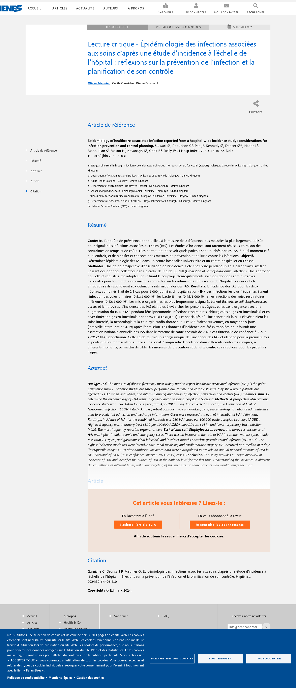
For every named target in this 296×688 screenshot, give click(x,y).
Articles (32, 622)
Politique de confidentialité (26, 678)
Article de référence (43, 150)
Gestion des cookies (90, 678)
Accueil (34, 8)
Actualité (85, 8)
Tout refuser (220, 658)
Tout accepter (268, 658)
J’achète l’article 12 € (138, 525)
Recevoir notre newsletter (249, 616)
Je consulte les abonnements (220, 525)
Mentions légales (60, 678)
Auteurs (110, 8)
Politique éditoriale (77, 629)
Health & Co (72, 622)
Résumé (35, 161)
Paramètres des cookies (172, 658)
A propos (136, 8)
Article (34, 181)
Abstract (36, 171)
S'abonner (166, 12)
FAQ (165, 616)
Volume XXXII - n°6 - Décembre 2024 (178, 27)
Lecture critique (117, 27)
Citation (35, 191)
